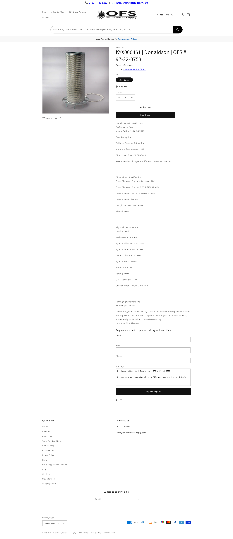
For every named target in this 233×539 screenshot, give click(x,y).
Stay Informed (48, 479)
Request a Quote (153, 391)
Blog (44, 469)
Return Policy (48, 455)
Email (118, 345)
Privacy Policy (48, 445)
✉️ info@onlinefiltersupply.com (130, 2)
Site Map (46, 474)
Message (120, 366)
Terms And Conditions (52, 441)
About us (46, 431)
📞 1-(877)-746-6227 (96, 2)
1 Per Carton (124, 80)
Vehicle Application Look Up (54, 464)
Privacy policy (96, 533)
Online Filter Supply (55, 533)
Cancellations (48, 450)
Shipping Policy (49, 483)
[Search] (178, 29)
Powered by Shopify (69, 533)
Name (118, 335)
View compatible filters (134, 69)
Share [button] (121, 399)
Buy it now (145, 115)
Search (45, 426)
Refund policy (83, 533)
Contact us (47, 436)
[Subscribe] (138, 499)
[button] (47, 17)
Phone (119, 356)
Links (44, 460)
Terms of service (109, 533)
